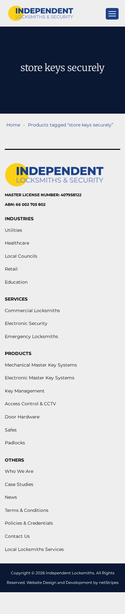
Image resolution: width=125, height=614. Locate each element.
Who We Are (19, 471)
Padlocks (15, 443)
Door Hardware (22, 417)
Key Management (25, 391)
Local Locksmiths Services (34, 549)
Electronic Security (26, 323)
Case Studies (19, 484)
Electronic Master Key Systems (39, 378)
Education (16, 282)
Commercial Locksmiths (32, 310)
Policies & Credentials (29, 523)
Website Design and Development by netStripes (73, 582)
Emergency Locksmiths (31, 336)
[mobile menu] (112, 14)
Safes (11, 430)
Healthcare (17, 243)
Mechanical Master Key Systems (41, 365)
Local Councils (21, 256)
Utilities (13, 230)
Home (13, 125)
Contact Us (17, 536)
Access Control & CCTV (30, 404)
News (11, 497)
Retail (11, 269)
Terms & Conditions (26, 510)
